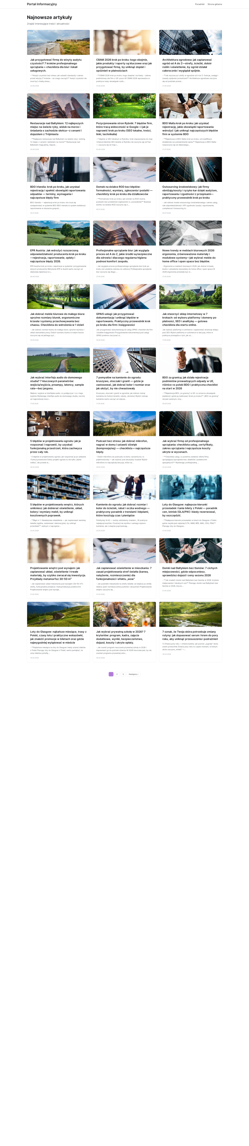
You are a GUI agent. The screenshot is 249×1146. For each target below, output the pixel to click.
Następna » (133, 674)
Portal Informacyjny (42, 4)
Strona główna (215, 4)
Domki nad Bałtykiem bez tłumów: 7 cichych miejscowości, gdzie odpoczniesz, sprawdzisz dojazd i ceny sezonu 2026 (189, 572)
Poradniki (200, 4)
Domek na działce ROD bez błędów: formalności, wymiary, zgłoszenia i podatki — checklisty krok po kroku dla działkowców (124, 190)
